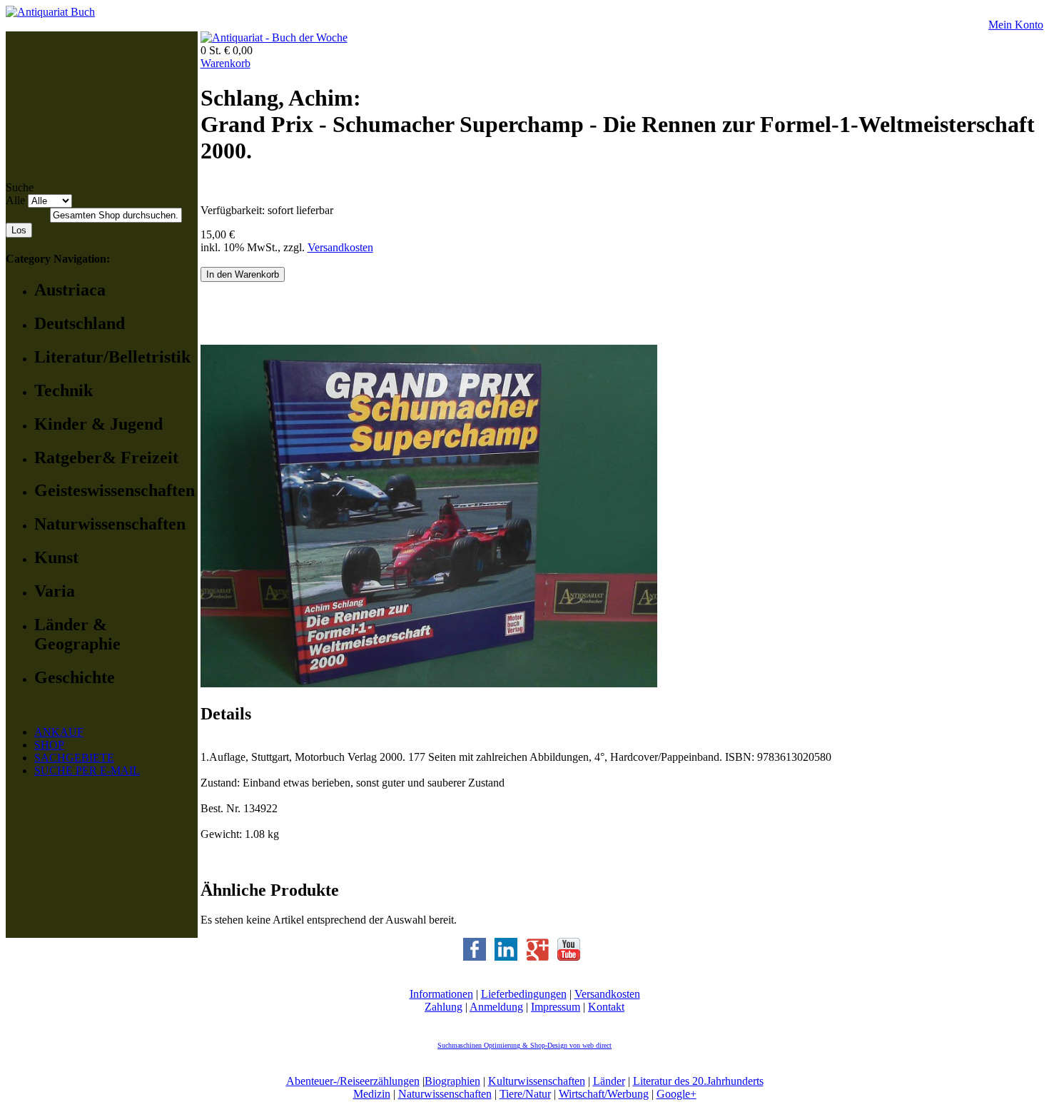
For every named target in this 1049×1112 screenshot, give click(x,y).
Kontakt (606, 1007)
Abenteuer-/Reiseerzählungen (353, 1081)
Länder (609, 1081)
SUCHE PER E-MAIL (87, 770)
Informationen (441, 994)
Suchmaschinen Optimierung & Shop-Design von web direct (524, 1045)
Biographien (452, 1081)
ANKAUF (58, 732)
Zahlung (443, 1007)
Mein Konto (1015, 25)
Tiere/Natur (525, 1094)
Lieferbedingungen (524, 994)
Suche (20, 187)
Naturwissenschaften (445, 1094)
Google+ (676, 1094)
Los (18, 230)
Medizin (371, 1094)
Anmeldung (496, 1007)
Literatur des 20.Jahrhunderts (698, 1081)
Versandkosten (340, 247)
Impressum (555, 1007)
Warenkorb (225, 63)
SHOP (49, 745)
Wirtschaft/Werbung (604, 1094)
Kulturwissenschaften (536, 1081)
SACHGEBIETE (74, 758)
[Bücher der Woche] (274, 37)
